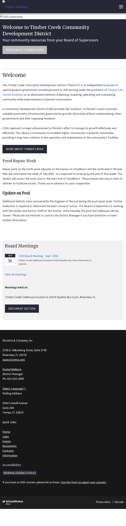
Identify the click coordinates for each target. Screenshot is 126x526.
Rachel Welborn (11, 369)
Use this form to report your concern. (83, 482)
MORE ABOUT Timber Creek (24, 149)
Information (9, 455)
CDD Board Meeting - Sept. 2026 (38, 256)
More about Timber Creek (24, 50)
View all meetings (15, 274)
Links (5, 436)
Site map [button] (119, 502)
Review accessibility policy (19, 472)
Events (6, 441)
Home (6, 432)
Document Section (21, 308)
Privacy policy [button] (103, 502)
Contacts (8, 451)
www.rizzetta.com (13, 360)
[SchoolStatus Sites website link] (12, 502)
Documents (9, 446)
